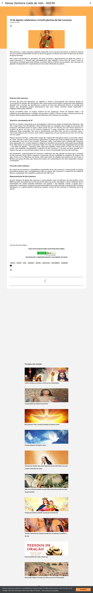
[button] (11, 26)
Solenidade (64, 262)
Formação (31, 262)
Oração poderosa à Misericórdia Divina (36, 403)
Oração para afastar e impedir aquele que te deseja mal (41, 512)
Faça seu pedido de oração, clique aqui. (36, 557)
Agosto (12, 262)
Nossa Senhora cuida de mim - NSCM (30, 3)
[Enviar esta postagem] (11, 266)
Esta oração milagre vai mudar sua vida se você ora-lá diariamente (44, 577)
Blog (24, 262)
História (38, 262)
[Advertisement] (46, 80)
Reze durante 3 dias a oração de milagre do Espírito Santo (42, 424)
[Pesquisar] (90, 3)
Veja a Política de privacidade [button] (50, 590)
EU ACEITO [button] (83, 589)
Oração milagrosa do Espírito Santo (35, 445)
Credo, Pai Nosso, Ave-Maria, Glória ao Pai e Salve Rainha (42, 383)
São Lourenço (55, 262)
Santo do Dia (46, 262)
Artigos (19, 262)
